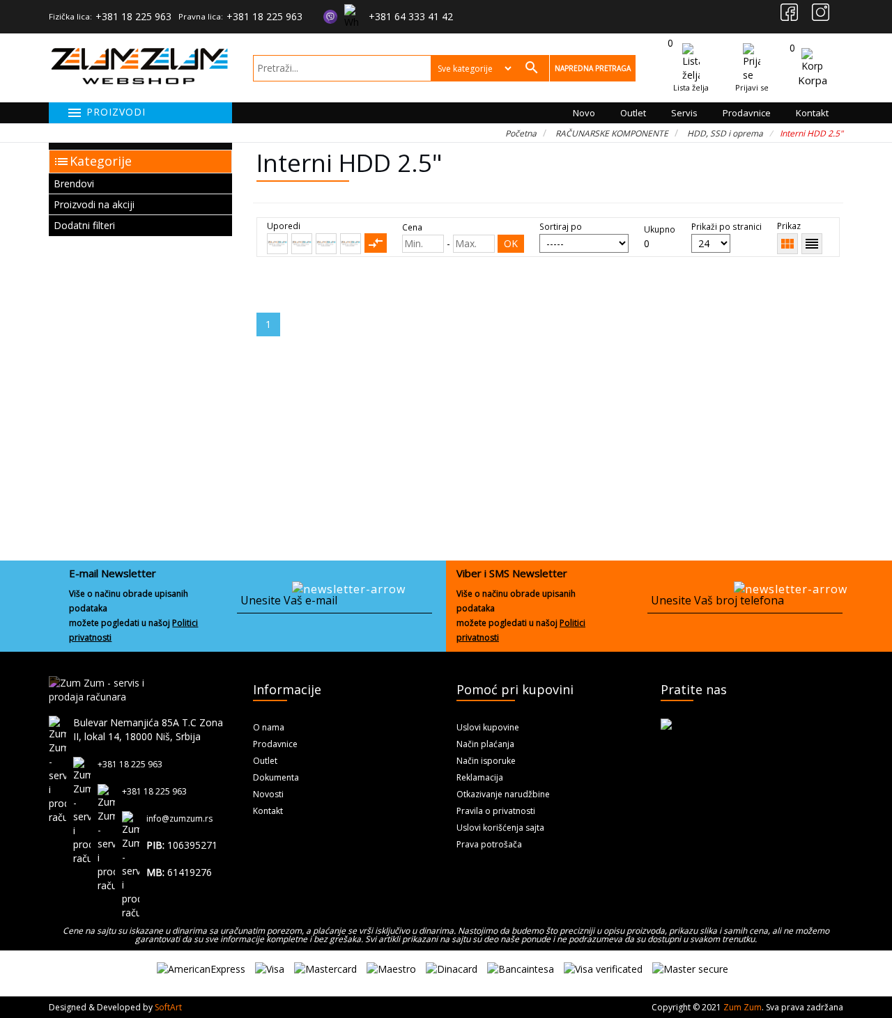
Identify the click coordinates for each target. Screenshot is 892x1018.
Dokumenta (276, 777)
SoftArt (168, 1007)
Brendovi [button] (74, 183)
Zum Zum (742, 1007)
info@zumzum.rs (179, 818)
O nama (268, 727)
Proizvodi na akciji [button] (94, 204)
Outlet (633, 113)
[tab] (140, 183)
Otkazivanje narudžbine (503, 794)
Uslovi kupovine (487, 727)
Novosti (268, 794)
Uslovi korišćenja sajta (500, 827)
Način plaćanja (485, 744)
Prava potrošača (489, 844)
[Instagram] (820, 12)
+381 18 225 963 (133, 16)
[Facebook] (789, 12)
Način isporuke (486, 761)
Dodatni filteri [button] (84, 225)
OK (511, 243)
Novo (584, 113)
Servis (684, 113)
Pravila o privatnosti (495, 811)
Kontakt (812, 113)
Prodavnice (747, 113)
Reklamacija (479, 777)
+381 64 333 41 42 (411, 16)
